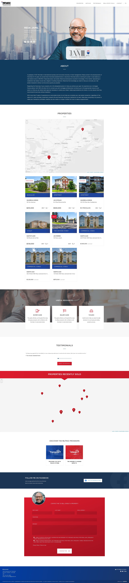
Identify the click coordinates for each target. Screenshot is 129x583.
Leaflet (88, 172)
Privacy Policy (36, 545)
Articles (88, 3)
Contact (119, 3)
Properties (79, 3)
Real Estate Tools (108, 3)
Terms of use (43, 545)
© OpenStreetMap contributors (98, 172)
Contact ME (63, 551)
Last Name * (58, 510)
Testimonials (97, 3)
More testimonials (64, 363)
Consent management (69, 581)
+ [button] (26, 121)
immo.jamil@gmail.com (30, 39)
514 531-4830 (28, 36)
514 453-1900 (29, 37)
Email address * (81, 510)
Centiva (124, 581)
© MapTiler (91, 172)
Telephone (35, 517)
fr (125, 3)
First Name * (36, 510)
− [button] (26, 122)
